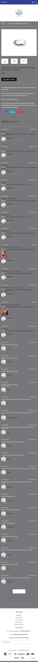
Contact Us (19, 617)
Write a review (14, 121)
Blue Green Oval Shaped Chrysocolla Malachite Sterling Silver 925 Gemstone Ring (18, 134)
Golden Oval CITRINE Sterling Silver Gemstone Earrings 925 (20, 249)
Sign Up (33, 642)
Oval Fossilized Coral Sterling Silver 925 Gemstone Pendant (20, 233)
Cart (35, 2)
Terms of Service (19, 624)
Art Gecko (14, 650)
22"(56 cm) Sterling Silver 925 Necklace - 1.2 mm (17, 184)
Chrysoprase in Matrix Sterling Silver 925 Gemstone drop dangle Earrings (19, 168)
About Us (19, 615)
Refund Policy (19, 622)
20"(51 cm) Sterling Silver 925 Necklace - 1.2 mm (17, 217)
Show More (6, 414)
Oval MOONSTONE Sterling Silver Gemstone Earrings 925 (19, 273)
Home (2, 23)
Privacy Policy (19, 620)
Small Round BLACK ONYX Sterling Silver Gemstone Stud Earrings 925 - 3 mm (17, 290)
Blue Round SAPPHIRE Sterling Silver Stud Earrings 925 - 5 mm (21, 307)
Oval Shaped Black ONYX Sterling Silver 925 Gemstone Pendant (21, 200)
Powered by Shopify (24, 650)
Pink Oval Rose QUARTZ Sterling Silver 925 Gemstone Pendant (21, 151)
